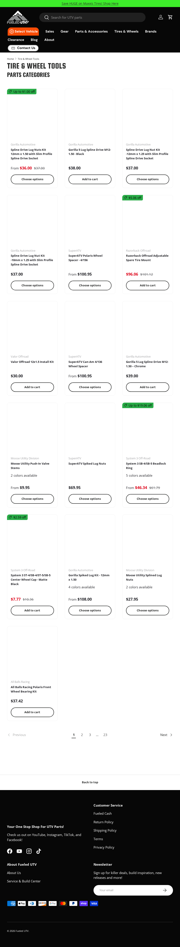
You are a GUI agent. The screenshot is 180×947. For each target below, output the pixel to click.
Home (10, 59)
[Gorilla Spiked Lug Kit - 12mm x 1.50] (90, 543)
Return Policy (103, 822)
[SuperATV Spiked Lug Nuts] (90, 431)
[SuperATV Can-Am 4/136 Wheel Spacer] (90, 329)
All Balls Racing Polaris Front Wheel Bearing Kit (31, 689)
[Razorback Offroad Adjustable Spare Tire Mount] (147, 223)
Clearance (16, 40)
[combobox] (92, 17)
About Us (14, 873)
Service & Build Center (24, 881)
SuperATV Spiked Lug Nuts (87, 463)
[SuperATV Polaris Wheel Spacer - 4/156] (90, 223)
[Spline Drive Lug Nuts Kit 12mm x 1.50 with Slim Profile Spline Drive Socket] (32, 117)
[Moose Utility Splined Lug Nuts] (147, 543)
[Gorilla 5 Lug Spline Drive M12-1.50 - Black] (90, 117)
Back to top (90, 782)
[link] (38, 735)
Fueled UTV (22, 930)
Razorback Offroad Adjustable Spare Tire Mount (147, 258)
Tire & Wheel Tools (28, 59)
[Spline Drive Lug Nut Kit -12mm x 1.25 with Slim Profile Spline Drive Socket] (147, 117)
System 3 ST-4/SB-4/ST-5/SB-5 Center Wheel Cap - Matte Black (30, 579)
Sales (49, 31)
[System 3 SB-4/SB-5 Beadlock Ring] (147, 431)
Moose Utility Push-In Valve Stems (30, 466)
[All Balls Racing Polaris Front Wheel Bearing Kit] (32, 654)
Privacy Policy (104, 847)
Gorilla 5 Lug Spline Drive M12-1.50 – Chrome (147, 364)
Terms (98, 839)
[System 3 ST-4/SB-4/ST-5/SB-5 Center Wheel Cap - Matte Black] (32, 543)
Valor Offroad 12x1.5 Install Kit (32, 362)
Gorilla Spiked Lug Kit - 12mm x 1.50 (89, 577)
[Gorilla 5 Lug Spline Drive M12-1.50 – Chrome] (147, 329)
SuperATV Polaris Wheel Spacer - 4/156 (85, 258)
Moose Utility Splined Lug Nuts (144, 577)
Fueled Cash (103, 813)
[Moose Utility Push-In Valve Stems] (32, 431)
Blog (34, 40)
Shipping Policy (105, 830)
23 (105, 735)
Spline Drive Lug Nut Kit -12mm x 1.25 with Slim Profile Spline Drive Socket (147, 154)
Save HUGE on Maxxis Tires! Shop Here (90, 3)
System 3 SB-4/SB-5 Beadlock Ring (146, 466)
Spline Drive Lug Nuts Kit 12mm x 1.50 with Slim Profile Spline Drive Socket (31, 154)
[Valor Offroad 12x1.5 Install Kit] (32, 329)
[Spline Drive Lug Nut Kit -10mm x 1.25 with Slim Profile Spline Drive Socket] (32, 223)
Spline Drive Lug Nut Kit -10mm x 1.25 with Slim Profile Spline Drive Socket (32, 260)
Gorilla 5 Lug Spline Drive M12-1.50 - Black (89, 152)
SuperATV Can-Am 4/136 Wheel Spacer (85, 364)
